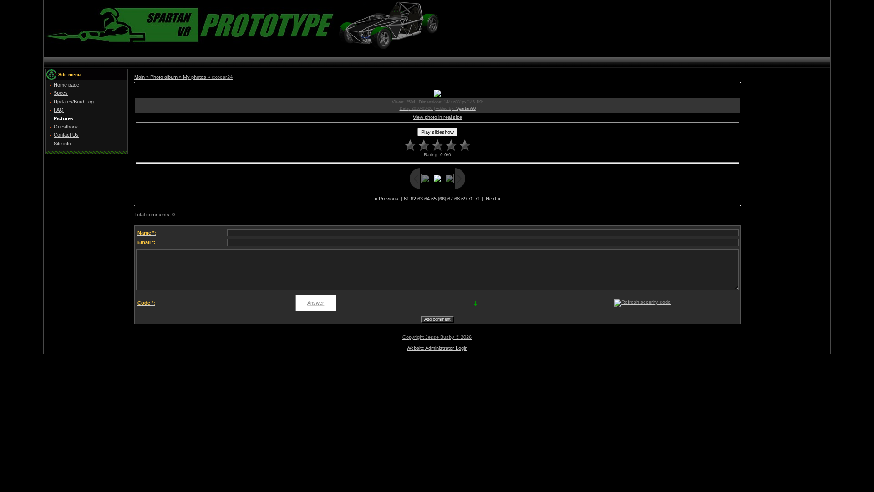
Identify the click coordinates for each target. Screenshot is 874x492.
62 (413, 198)
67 (450, 198)
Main (139, 77)
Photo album (164, 77)
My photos (194, 77)
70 (470, 198)
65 (434, 198)
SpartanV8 (466, 108)
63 (420, 198)
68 (457, 198)
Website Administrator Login (437, 348)
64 (427, 198)
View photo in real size (437, 117)
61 (406, 198)
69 (464, 198)
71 (477, 198)
